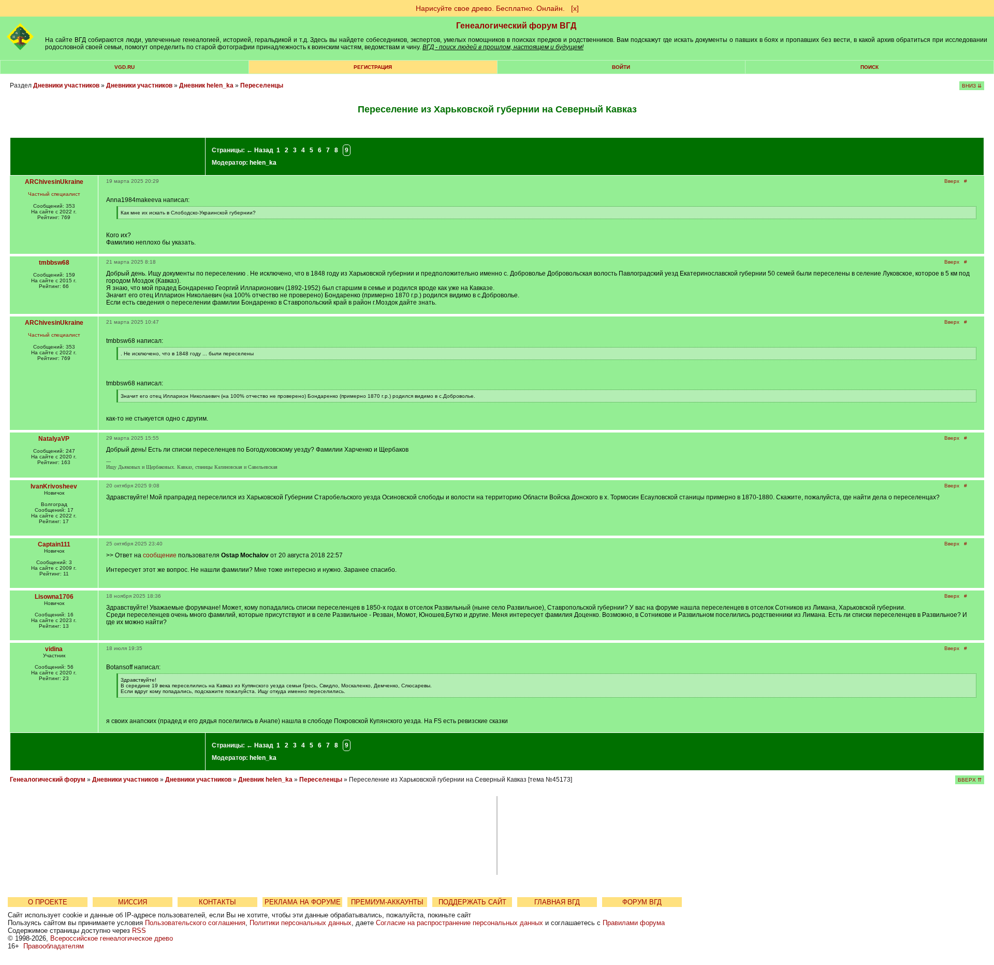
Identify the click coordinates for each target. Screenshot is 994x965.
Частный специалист (54, 194)
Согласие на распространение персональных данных (459, 923)
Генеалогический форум (47, 779)
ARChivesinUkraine (54, 181)
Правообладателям (53, 946)
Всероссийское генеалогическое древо (111, 938)
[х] (575, 8)
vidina (54, 649)
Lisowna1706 (54, 596)
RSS (139, 930)
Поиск (869, 67)
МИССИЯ (132, 902)
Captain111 (54, 544)
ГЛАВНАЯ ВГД (557, 902)
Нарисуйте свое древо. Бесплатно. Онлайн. (490, 8)
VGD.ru (124, 67)
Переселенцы (261, 85)
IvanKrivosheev (54, 486)
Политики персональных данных (301, 923)
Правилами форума (634, 923)
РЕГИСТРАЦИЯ (373, 67)
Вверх (951, 181)
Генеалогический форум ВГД (516, 25)
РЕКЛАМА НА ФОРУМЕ (303, 902)
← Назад (259, 150)
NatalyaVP (53, 438)
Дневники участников (66, 85)
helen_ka (263, 162)
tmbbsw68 (54, 262)
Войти (621, 67)
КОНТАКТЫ (217, 902)
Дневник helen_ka (206, 85)
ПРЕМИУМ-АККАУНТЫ (387, 902)
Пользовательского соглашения (195, 923)
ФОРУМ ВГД (642, 902)
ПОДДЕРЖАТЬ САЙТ (472, 902)
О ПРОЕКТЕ (47, 902)
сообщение (160, 555)
